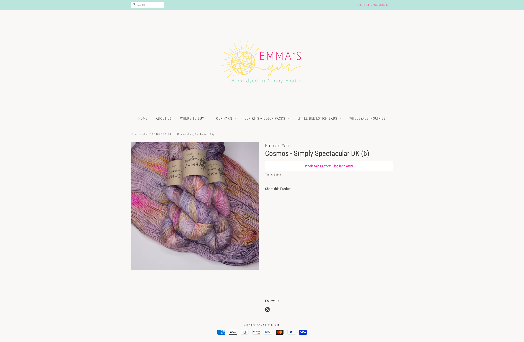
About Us (164, 118)
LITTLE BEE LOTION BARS (318, 118)
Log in (361, 4)
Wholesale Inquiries (367, 118)
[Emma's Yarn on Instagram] (267, 310)
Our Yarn (224, 118)
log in (338, 166)
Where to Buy (192, 118)
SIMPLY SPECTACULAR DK (157, 134)
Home (143, 118)
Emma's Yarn (272, 325)
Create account (379, 4)
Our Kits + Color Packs (265, 118)
